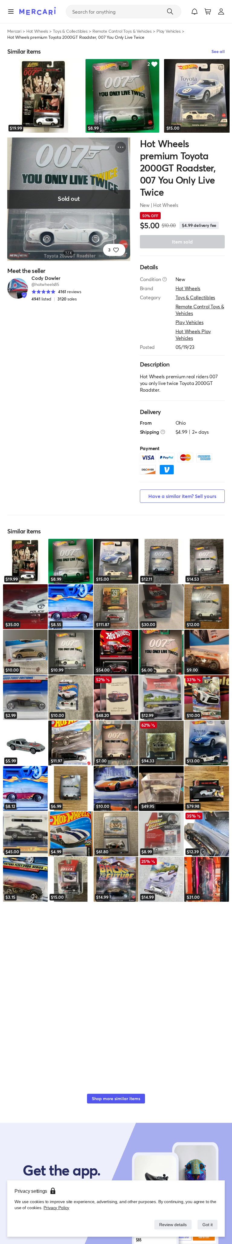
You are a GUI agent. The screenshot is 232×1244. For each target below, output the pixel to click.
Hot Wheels (37, 31)
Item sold (182, 241)
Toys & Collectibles (70, 31)
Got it (207, 1224)
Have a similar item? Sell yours (182, 496)
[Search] (170, 11)
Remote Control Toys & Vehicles (122, 31)
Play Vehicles (168, 31)
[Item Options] (120, 147)
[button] (194, 11)
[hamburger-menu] (11, 11)
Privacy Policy (56, 1207)
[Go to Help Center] (164, 279)
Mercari (14, 31)
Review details (171, 1224)
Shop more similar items (116, 1098)
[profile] (221, 11)
